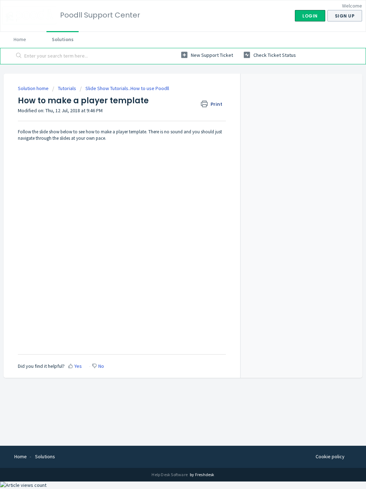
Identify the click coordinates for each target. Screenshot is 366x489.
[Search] (19, 56)
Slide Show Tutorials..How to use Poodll (127, 88)
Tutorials (67, 88)
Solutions (63, 39)
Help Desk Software (170, 474)
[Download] (169, 152)
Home (20, 39)
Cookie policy (330, 456)
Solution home (34, 88)
